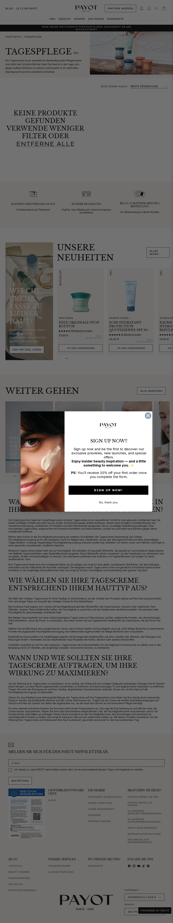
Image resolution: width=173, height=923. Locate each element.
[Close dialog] (148, 416)
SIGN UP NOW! (108, 490)
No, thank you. (108, 502)
